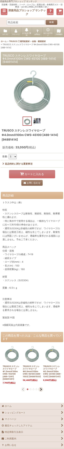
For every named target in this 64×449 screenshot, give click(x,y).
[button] (4, 12)
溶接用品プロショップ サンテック (27, 12)
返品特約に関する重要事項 (18, 163)
